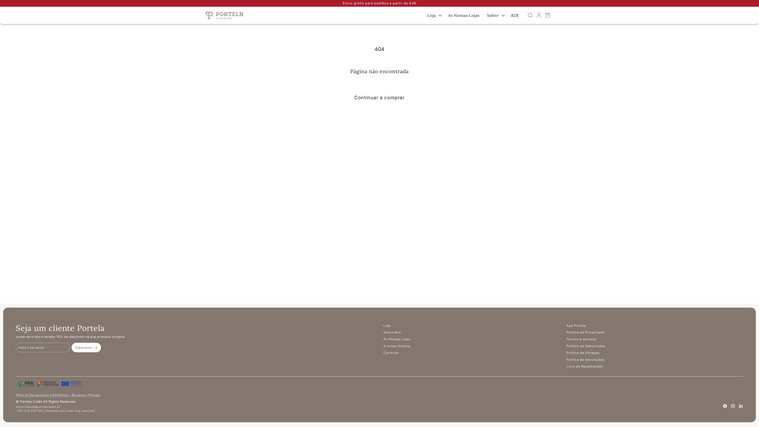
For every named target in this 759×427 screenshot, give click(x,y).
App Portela (576, 326)
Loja (387, 326)
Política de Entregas (582, 353)
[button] (434, 15)
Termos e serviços (581, 339)
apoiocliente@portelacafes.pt (38, 406)
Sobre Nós (392, 332)
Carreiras (391, 353)
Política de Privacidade (585, 332)
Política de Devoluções (585, 360)
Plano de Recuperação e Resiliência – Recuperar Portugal (58, 395)
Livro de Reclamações (584, 366)
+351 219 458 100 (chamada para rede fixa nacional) (55, 410)
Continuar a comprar (379, 97)
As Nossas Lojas (396, 339)
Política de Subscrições (585, 346)
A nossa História (396, 346)
